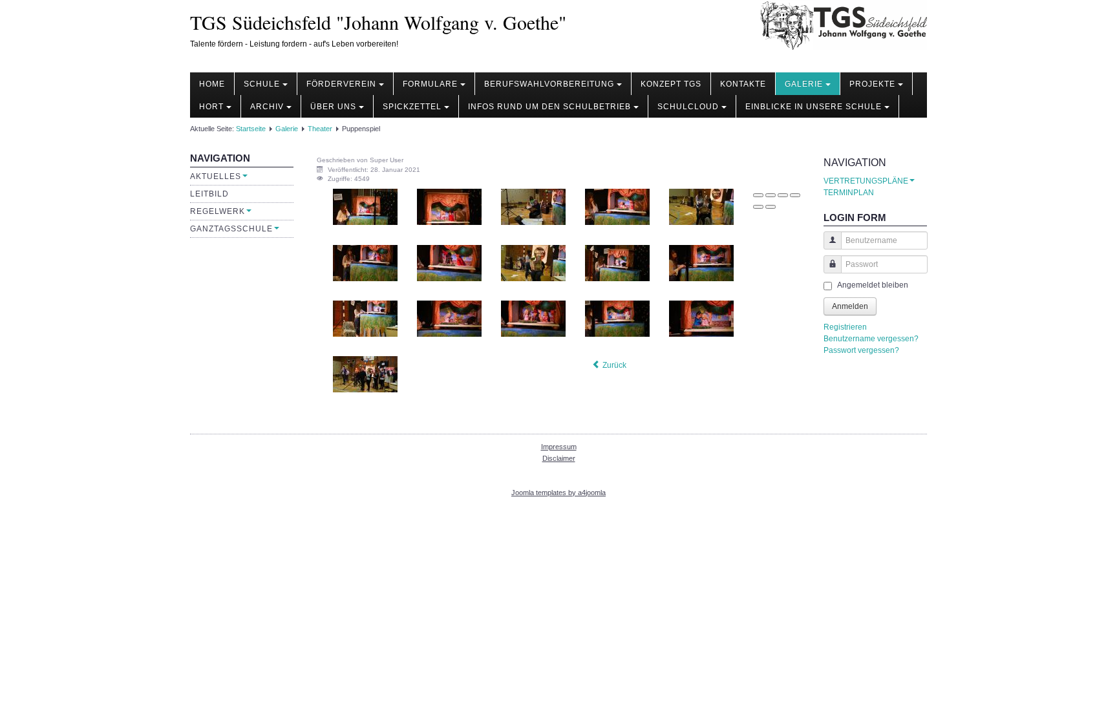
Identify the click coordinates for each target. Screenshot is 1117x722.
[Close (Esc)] (758, 195)
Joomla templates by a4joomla (558, 492)
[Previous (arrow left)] (758, 207)
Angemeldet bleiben (872, 285)
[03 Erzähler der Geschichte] (533, 206)
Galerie (804, 84)
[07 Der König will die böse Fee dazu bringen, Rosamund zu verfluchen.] (449, 262)
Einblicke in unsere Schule (813, 106)
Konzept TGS (671, 84)
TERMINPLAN (849, 192)
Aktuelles (215, 176)
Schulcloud (688, 106)
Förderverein (341, 84)
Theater (320, 129)
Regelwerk (217, 211)
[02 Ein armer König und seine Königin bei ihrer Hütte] (449, 206)
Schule (262, 84)
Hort (211, 106)
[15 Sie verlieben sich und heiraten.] (701, 318)
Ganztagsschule (231, 228)
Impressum (559, 447)
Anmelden (850, 306)
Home (212, 84)
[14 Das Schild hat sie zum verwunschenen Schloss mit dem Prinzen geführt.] (617, 318)
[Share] (770, 195)
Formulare (430, 84)
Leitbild (209, 193)
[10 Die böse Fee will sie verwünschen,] (701, 262)
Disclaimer (558, 458)
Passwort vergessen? (861, 350)
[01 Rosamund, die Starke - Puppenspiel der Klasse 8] (365, 206)
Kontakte (743, 84)
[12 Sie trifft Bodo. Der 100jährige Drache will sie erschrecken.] (449, 318)
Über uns (333, 106)
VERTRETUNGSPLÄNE (866, 181)
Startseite (251, 129)
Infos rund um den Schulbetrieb (549, 106)
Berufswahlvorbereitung (549, 84)
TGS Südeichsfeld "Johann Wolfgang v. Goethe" (378, 22)
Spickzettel (412, 106)
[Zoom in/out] (795, 195)
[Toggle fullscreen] (783, 195)
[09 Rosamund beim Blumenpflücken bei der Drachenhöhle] (617, 262)
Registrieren (845, 327)
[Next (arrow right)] (770, 207)
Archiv (267, 106)
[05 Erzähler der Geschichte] (701, 206)
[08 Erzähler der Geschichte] (533, 262)
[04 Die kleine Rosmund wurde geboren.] (617, 206)
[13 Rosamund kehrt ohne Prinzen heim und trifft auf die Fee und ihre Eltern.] (533, 318)
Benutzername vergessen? (871, 338)
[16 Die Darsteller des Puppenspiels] (365, 374)
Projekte (872, 84)
